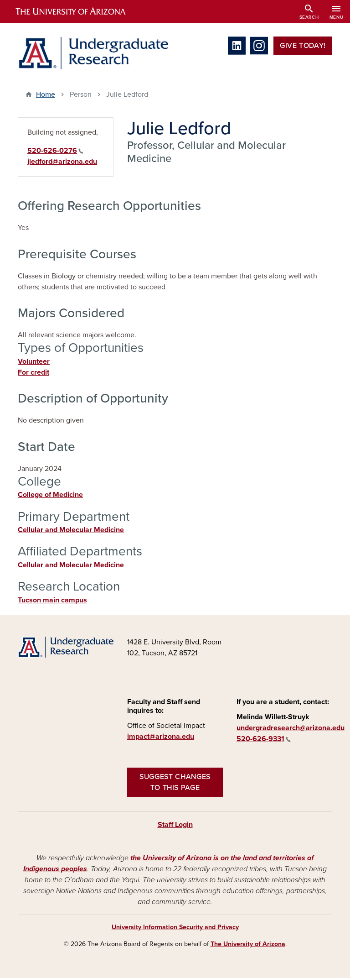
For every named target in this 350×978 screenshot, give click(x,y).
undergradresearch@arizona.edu (291, 727)
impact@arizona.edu (160, 736)
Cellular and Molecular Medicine (71, 529)
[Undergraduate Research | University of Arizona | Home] (93, 53)
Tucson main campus (52, 600)
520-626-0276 (52, 150)
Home (45, 94)
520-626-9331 (260, 738)
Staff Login (175, 824)
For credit (33, 372)
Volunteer (34, 361)
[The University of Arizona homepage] (78, 11)
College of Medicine (50, 494)
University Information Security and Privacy (175, 927)
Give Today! (303, 45)
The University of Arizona (248, 944)
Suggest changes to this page (175, 782)
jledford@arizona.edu (62, 161)
